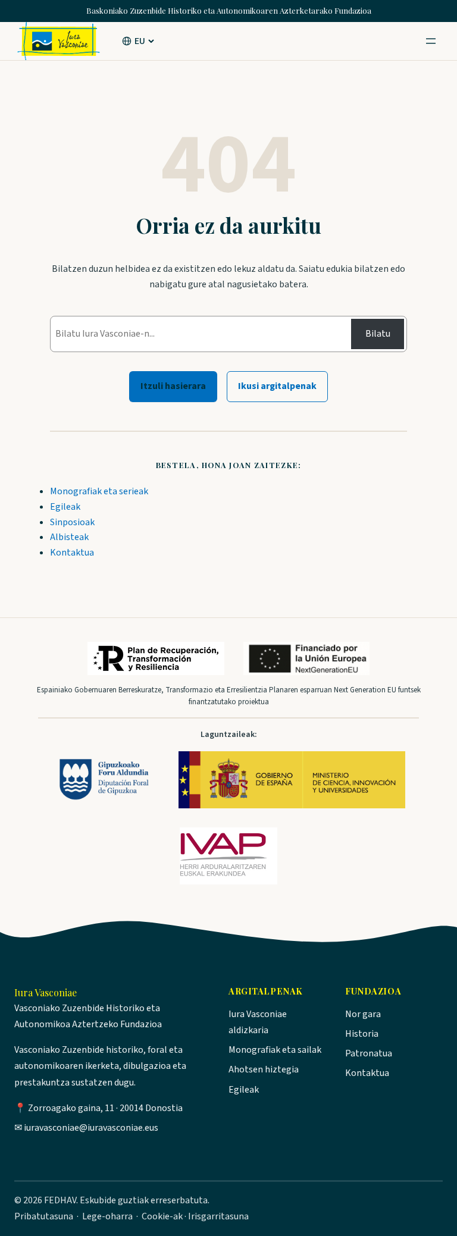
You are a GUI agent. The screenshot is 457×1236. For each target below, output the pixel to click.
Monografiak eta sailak (274, 1049)
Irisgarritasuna (218, 1216)
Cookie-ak (162, 1216)
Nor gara (363, 1014)
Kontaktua (72, 552)
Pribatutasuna (43, 1216)
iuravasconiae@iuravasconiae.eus (91, 1127)
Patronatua (368, 1053)
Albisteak (69, 537)
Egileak (65, 506)
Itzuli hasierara (173, 386)
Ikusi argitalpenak (277, 386)
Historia (361, 1033)
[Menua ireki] (431, 41)
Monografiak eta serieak (99, 491)
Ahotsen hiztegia (263, 1069)
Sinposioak (72, 522)
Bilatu (377, 333)
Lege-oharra (107, 1216)
